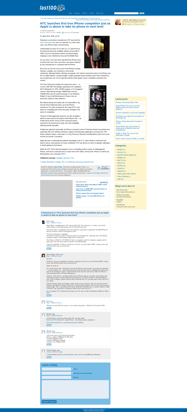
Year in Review (123, 176)
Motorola (72, 162)
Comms (120, 152)
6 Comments (75, 32)
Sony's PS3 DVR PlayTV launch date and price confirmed (92, 20)
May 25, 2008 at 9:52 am (54, 332)
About (70, 13)
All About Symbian (122, 195)
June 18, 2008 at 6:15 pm (55, 352)
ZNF (119, 179)
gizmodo (67, 158)
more (141, 22)
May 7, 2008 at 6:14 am (54, 256)
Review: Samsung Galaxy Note (127, 102)
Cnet (72, 158)
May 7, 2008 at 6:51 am (54, 303)
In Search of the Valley (93, 173)
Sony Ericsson (88, 162)
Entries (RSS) (88, 411)
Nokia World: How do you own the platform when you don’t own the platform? (128, 107)
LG (67, 162)
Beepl (56, 169)
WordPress (102, 409)
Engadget (119, 200)
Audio (120, 149)
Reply (49, 248)
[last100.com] (53, 7)
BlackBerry (51, 162)
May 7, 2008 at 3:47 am (54, 223)
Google (57, 162)
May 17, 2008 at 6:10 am (54, 315)
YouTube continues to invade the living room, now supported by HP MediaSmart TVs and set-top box (70, 18)
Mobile (59, 32)
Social (120, 168)
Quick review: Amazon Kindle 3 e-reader (130, 138)
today (54, 42)
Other (120, 163)
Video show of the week (126, 174)
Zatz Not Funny (121, 190)
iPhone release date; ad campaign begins (90, 193)
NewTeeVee (120, 205)
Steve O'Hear (58, 167)
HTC (63, 162)
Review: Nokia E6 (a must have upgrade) (130, 113)
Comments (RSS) (98, 411)
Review (120, 166)
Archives (84, 13)
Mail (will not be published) (82, 373)
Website (75, 377)
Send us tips (99, 13)
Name (74, 369)
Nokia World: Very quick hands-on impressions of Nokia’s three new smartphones (128, 128)
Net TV (120, 160)
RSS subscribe (128, 24)
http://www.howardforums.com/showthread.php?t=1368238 (65, 322)
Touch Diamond (45, 42)
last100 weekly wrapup (126, 155)
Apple (44, 162)
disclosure (51, 175)
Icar (48, 301)
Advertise (77, 13)
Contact (91, 13)
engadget (59, 158)
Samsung (79, 162)
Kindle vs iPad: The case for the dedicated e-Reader (127, 134)
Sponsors (121, 171)
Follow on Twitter (139, 24)
